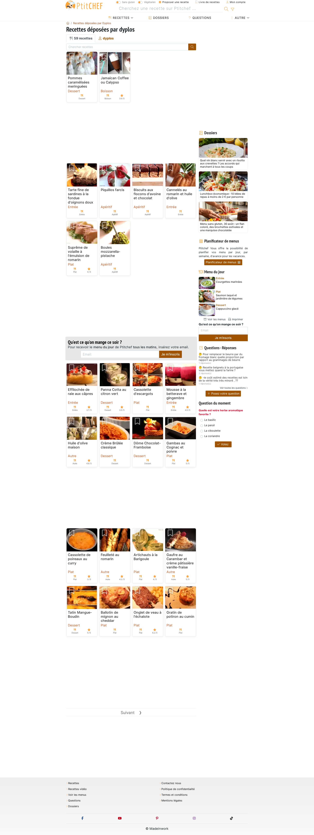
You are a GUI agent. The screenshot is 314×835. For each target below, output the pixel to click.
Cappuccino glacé (227, 308)
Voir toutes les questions (233, 387)
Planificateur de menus (221, 262)
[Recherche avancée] (232, 9)
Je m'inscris (170, 354)
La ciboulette (212, 430)
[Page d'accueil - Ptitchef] (68, 23)
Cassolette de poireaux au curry (79, 559)
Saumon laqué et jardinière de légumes (229, 297)
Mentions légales (171, 800)
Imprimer (237, 319)
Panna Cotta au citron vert (113, 392)
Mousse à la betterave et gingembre (176, 394)
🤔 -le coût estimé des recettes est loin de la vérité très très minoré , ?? (223, 379)
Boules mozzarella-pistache (110, 251)
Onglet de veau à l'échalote (147, 614)
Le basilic (210, 419)
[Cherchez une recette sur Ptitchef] (226, 8)
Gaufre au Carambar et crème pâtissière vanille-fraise (180, 561)
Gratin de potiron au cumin (180, 614)
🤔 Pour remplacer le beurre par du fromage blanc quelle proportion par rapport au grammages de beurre (221, 357)
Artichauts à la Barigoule (145, 557)
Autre (239, 17)
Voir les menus (216, 319)
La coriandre (212, 436)
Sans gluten (128, 2)
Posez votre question (224, 393)
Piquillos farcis (112, 190)
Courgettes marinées (229, 281)
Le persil (209, 425)
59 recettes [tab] (82, 38)
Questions (201, 17)
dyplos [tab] (108, 38)
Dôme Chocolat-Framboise (147, 445)
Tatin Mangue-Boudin (80, 614)
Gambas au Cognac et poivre (175, 447)
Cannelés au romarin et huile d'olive (179, 194)
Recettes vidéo (77, 789)
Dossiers (160, 17)
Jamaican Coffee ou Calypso (115, 80)
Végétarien (150, 2)
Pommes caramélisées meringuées (78, 82)
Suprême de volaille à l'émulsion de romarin (78, 253)
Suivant (131, 712)
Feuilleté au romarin (110, 557)
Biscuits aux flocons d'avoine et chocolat (147, 194)
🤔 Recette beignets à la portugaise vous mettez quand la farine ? (221, 369)
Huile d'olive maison (78, 445)
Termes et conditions (174, 794)
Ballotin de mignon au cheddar (109, 616)
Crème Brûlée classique (112, 445)
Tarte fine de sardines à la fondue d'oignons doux (80, 196)
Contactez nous (171, 783)
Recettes (120, 17)
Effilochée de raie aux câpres (80, 392)
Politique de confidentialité (178, 789)
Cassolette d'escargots (143, 392)
